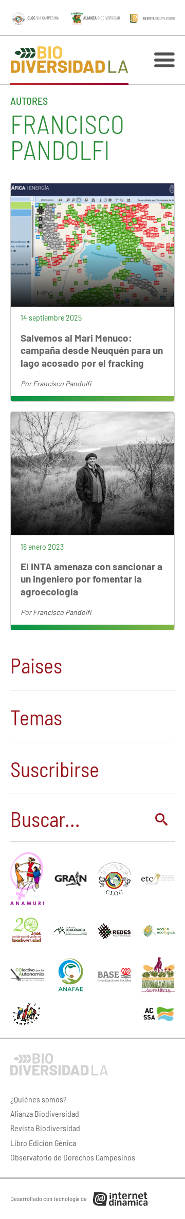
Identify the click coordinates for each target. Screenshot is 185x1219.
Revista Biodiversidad (45, 1128)
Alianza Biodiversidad (44, 1113)
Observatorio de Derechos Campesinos (72, 1157)
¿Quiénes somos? (38, 1099)
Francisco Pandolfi (62, 383)
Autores (29, 101)
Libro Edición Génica (43, 1143)
